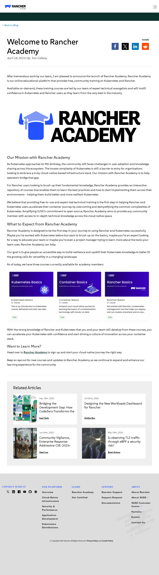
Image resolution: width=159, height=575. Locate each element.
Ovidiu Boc (89, 418)
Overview (47, 492)
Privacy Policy (92, 541)
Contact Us (138, 522)
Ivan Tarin (44, 418)
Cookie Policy (107, 541)
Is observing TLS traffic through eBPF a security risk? (124, 441)
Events (136, 517)
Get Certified (80, 497)
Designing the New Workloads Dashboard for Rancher (113, 405)
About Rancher (141, 492)
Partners (137, 512)
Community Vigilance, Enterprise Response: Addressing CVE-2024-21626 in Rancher (55, 443)
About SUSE (139, 497)
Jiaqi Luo (43, 452)
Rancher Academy (35, 352)
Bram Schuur (114, 452)
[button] (115, 46)
